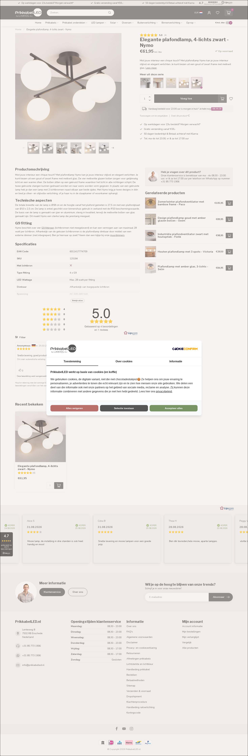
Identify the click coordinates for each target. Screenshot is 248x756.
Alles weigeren (74, 408)
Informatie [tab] (175, 361)
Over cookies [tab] (124, 361)
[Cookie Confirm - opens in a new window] (185, 349)
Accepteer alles (174, 408)
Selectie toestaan (124, 408)
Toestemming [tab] (72, 361)
